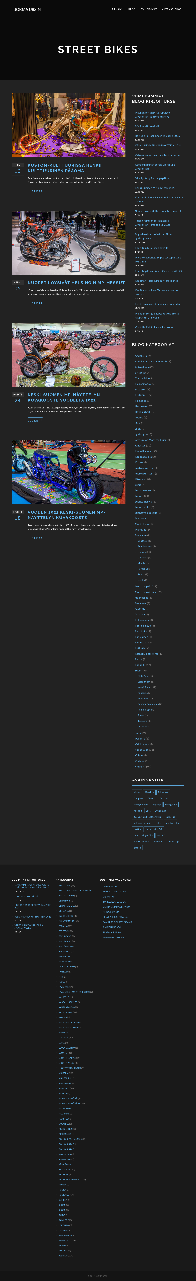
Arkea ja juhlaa (112, 932)
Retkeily (140, 648)
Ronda (141, 574)
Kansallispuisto (144, 451)
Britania (140, 372)
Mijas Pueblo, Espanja (115, 917)
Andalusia (141, 355)
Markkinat (141, 529)
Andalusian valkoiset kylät (151, 361)
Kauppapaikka (143, 456)
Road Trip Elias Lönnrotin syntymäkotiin (159, 271)
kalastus (170, 816)
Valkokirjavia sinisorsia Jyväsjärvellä (157, 155)
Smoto (137, 847)
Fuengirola (171, 804)
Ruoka (139, 659)
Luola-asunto (143, 490)
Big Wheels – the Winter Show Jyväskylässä (153, 236)
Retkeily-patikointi (146, 653)
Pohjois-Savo (143, 625)
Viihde (139, 755)
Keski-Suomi (144, 687)
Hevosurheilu (143, 411)
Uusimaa (142, 726)
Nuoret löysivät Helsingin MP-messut (76, 282)
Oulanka (140, 614)
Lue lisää (35, 191)
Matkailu (140, 535)
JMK (137, 423)
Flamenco (141, 400)
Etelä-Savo (141, 395)
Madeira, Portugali (114, 891)
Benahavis (143, 540)
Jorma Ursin (27, 9)
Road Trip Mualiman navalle (152, 247)
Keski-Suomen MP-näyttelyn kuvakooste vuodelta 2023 (64, 397)
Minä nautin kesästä (147, 126)
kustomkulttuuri (144, 473)
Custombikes (143, 378)
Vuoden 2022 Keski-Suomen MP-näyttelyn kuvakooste (66, 515)
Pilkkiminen (142, 620)
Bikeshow (163, 792)
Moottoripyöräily (145, 592)
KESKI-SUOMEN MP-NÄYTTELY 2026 (158, 145)
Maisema (140, 518)
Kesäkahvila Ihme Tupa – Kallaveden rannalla (157, 292)
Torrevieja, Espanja (114, 902)
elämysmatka (141, 804)
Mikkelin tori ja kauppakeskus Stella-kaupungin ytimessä (157, 315)
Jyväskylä (141, 434)
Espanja (142, 552)
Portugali (143, 568)
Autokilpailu (142, 367)
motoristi (162, 835)
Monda (141, 563)
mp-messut (141, 597)
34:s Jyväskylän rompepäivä (152, 178)
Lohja (158, 823)
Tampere (142, 720)
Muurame (140, 603)
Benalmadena (145, 546)
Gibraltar (143, 557)
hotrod (139, 417)
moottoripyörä (154, 829)
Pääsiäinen (141, 636)
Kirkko (139, 462)
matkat (138, 829)
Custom (163, 798)
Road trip (173, 841)
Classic (151, 798)
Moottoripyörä (144, 586)
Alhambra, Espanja (113, 937)
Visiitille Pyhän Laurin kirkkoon (154, 327)
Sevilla (141, 580)
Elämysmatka (143, 383)
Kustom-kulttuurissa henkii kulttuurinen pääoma (65, 168)
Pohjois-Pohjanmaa (148, 704)
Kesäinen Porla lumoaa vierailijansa (156, 280)
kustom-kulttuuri (145, 467)
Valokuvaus (142, 744)
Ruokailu (140, 664)
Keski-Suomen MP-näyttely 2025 (155, 187)
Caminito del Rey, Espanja (117, 922)
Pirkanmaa (143, 698)
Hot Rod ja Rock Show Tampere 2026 (157, 135)
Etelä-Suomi (144, 681)
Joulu (138, 428)
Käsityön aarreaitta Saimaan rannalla (157, 303)
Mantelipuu (142, 523)
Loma (138, 484)
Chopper (138, 798)
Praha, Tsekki (110, 886)
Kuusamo (143, 692)
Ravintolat (141, 642)
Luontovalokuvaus (146, 512)
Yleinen (139, 766)
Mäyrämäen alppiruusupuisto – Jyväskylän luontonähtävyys (153, 114)
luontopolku (172, 823)
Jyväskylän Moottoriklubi (150, 439)
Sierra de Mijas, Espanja (116, 907)
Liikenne (140, 479)
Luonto (139, 495)
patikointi (159, 841)
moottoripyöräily (143, 835)
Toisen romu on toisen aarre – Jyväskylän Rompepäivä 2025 (153, 222)
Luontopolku (142, 507)
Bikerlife (149, 792)
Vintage (140, 760)
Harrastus (141, 406)
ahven (137, 792)
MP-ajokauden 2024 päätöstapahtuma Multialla (158, 259)
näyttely (140, 608)
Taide (138, 732)
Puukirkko (141, 631)
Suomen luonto (112, 927)
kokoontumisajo (142, 823)
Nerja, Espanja (111, 912)
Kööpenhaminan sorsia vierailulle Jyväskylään (155, 166)
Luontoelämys (143, 501)
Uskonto (140, 738)
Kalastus (140, 445)
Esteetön (140, 389)
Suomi (138, 670)
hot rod (138, 810)
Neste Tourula (141, 841)
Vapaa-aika (142, 749)
